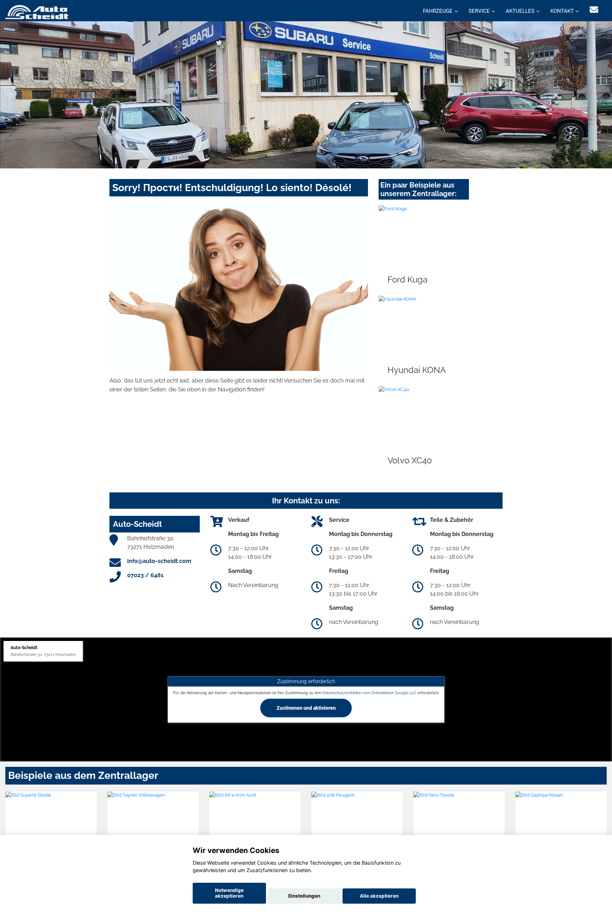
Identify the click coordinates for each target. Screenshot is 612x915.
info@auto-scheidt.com (159, 561)
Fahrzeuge (438, 11)
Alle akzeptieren (379, 896)
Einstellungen (304, 896)
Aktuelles (520, 11)
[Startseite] (37, 11)
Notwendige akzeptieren (229, 893)
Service (479, 11)
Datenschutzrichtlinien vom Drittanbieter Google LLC (369, 692)
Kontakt (562, 11)
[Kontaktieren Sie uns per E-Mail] (594, 10)
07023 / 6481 (145, 575)
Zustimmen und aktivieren (306, 707)
